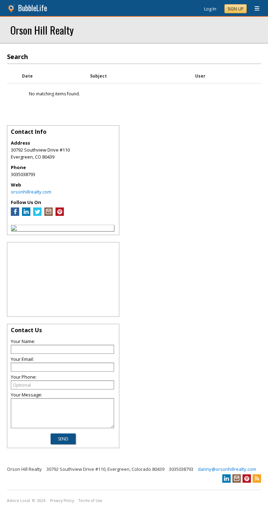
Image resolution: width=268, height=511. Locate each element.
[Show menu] (254, 9)
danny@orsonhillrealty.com (227, 469)
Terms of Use (90, 500)
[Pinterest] (59, 214)
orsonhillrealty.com (31, 192)
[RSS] (257, 478)
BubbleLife (32, 7)
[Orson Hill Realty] (14, 229)
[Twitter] (37, 214)
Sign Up (236, 9)
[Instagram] (48, 214)
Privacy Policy (62, 500)
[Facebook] (15, 214)
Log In (210, 9)
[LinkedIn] (26, 214)
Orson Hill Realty (42, 29)
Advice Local (18, 500)
